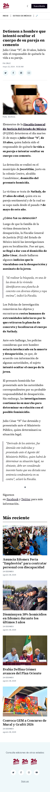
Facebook (12, 499)
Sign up (25, 781)
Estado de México (22, 16)
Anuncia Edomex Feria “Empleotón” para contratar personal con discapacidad (25, 563)
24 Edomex (8, 571)
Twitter (26, 499)
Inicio (5, 16)
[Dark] (28, 6)
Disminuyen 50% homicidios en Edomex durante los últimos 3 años (25, 618)
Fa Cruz (7, 63)
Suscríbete (39, 6)
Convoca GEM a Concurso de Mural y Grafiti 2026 (24, 723)
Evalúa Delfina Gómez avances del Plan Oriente (22, 671)
